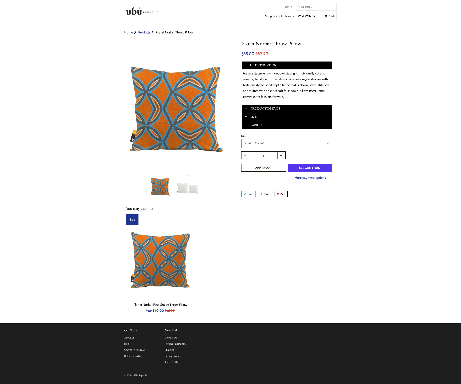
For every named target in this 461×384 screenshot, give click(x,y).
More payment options (310, 178)
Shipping (169, 349)
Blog (126, 343)
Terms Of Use (172, 362)
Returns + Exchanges (135, 356)
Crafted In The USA (134, 349)
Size (243, 135)
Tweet (250, 193)
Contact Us (171, 337)
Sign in (288, 6)
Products (144, 32)
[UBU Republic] (142, 10)
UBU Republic (140, 375)
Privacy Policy (172, 356)
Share (267, 193)
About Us (129, 337)
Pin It (282, 193)
